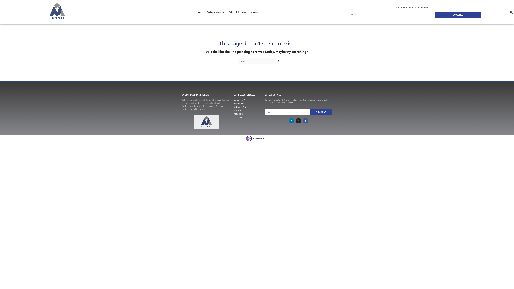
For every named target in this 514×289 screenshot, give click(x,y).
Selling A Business (237, 12)
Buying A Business (215, 12)
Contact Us (256, 12)
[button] (511, 12)
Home (198, 12)
